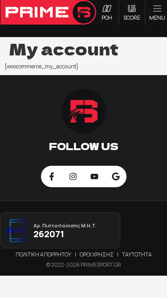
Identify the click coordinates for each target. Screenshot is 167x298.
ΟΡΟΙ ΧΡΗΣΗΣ (97, 254)
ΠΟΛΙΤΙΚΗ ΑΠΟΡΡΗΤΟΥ (44, 254)
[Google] (115, 176)
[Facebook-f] (51, 176)
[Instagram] (73, 176)
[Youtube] (94, 176)
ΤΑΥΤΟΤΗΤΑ (137, 254)
